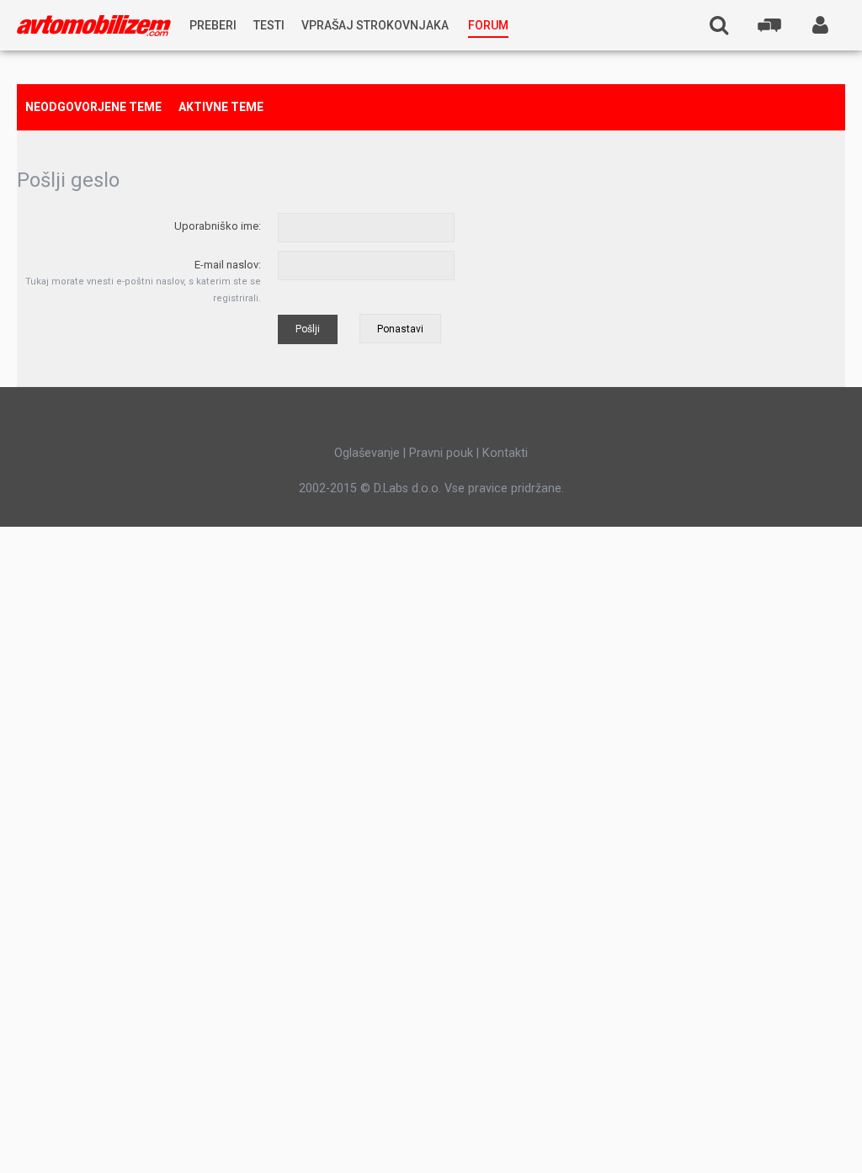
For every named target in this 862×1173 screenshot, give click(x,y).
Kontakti (505, 452)
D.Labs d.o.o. (407, 488)
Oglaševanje (367, 452)
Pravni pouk (441, 452)
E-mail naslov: (227, 264)
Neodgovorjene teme (93, 107)
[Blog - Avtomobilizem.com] (94, 25)
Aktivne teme (220, 107)
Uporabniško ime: (217, 226)
